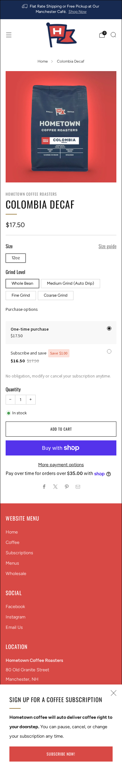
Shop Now (78, 11)
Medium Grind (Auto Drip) (70, 283)
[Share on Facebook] (44, 486)
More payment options (61, 464)
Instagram (15, 617)
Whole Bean (22, 283)
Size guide (107, 246)
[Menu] (9, 35)
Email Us (14, 627)
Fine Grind (21, 295)
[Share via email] (77, 486)
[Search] (113, 34)
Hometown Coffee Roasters (31, 194)
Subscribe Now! (61, 754)
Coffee (12, 542)
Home (43, 61)
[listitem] (61, 9)
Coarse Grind (56, 295)
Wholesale (16, 573)
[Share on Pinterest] (66, 486)
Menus (12, 563)
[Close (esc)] (113, 692)
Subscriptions (19, 553)
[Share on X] (55, 486)
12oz (16, 257)
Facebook (15, 606)
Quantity (13, 389)
